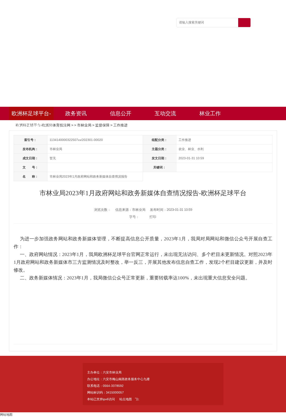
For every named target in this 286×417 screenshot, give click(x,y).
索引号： (30, 140)
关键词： (159, 167)
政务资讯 (76, 113)
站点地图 (125, 399)
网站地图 (6, 414)
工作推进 (120, 125)
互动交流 (165, 113)
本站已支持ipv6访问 (101, 399)
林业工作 (210, 113)
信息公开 (120, 113)
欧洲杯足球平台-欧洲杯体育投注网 (31, 115)
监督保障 (102, 125)
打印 (152, 217)
